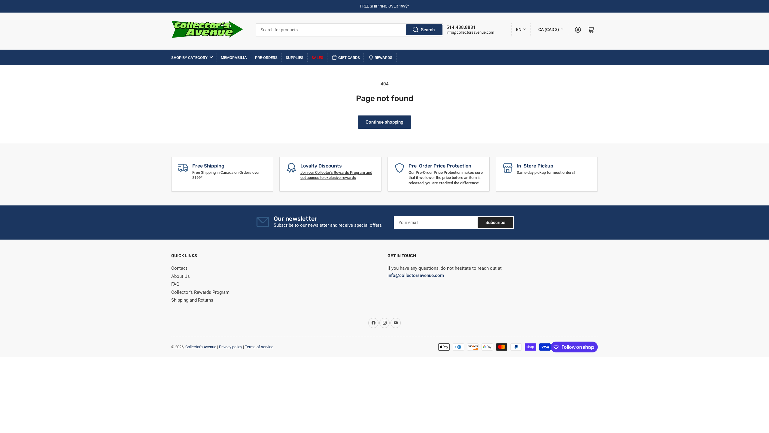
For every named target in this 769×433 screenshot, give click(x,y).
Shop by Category (189, 57)
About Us (180, 276)
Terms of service (259, 347)
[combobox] (350, 29)
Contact (179, 268)
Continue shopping (384, 122)
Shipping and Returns (192, 300)
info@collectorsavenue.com (470, 32)
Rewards (383, 57)
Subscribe (495, 222)
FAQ (175, 284)
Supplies (294, 57)
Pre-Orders (266, 57)
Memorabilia (234, 57)
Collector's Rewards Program (200, 292)
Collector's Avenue (200, 347)
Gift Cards (349, 57)
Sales (317, 57)
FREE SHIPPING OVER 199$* (384, 6)
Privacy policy (230, 347)
